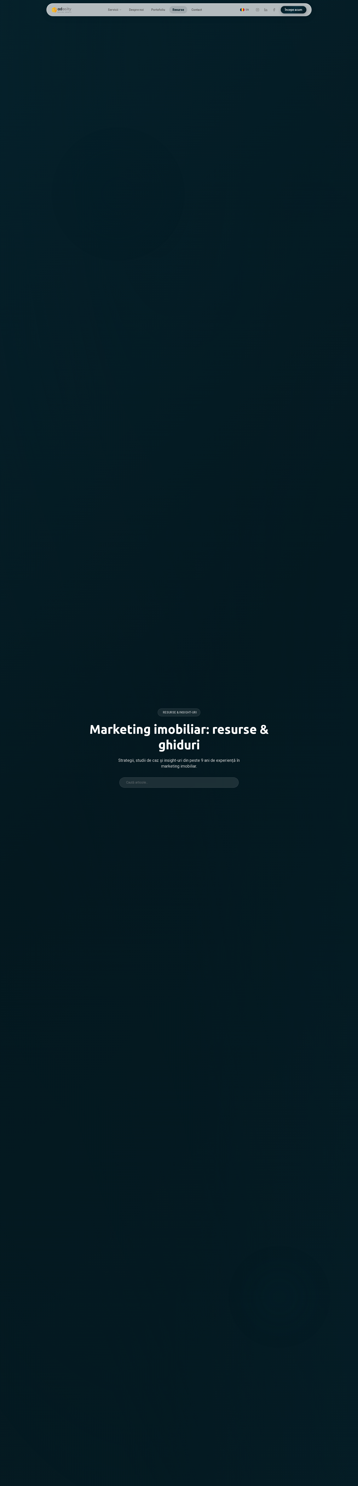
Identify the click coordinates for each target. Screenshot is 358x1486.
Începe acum (293, 9)
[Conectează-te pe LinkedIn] (265, 9)
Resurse (178, 9)
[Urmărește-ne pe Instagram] (257, 9)
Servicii (113, 9)
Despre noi (136, 9)
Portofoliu (158, 9)
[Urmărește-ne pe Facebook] (274, 9)
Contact (196, 9)
